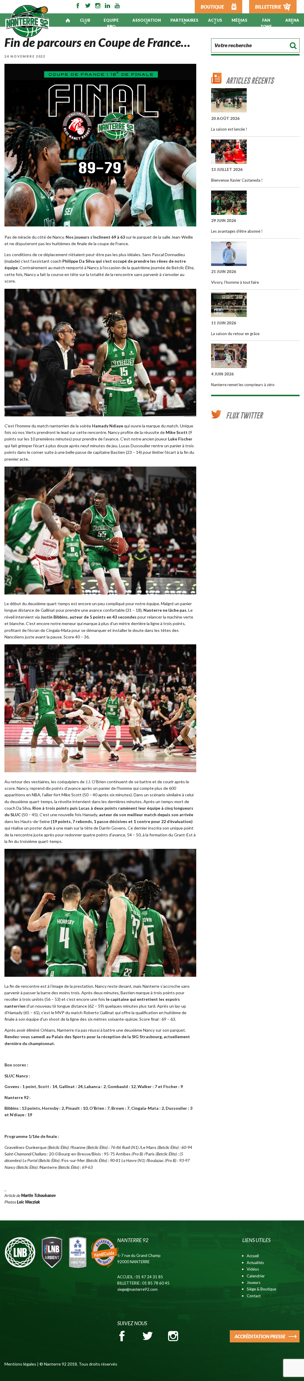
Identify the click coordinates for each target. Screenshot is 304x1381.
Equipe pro (111, 23)
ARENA (292, 20)
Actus (215, 20)
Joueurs (253, 1282)
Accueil (253, 1255)
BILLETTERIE (268, 6)
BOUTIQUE (212, 6)
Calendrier (256, 1276)
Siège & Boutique (261, 1289)
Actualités (255, 1262)
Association (146, 20)
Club (85, 20)
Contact (254, 1295)
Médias (239, 20)
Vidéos (253, 1269)
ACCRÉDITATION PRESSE (260, 1336)
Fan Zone (266, 23)
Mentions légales (20, 1363)
